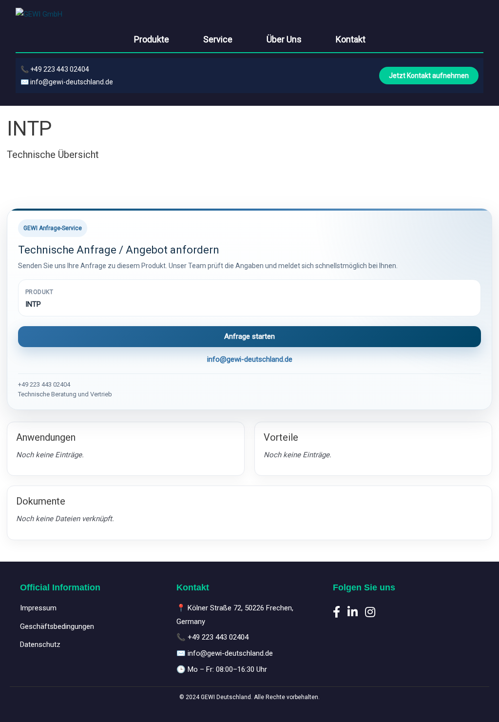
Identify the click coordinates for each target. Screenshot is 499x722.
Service (217, 39)
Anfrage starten (249, 336)
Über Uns (284, 39)
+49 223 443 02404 (59, 69)
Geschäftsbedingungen (57, 626)
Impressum (38, 608)
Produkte (151, 39)
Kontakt (350, 39)
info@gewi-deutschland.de (71, 82)
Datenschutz (40, 644)
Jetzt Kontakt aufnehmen (429, 75)
